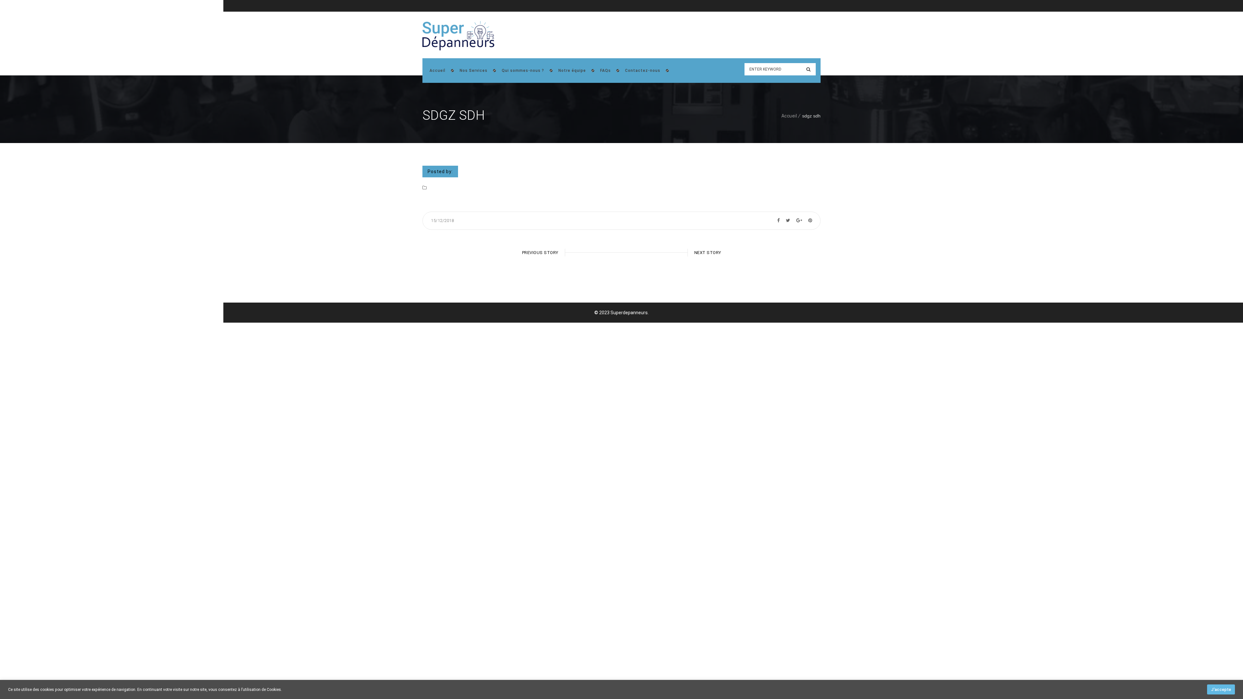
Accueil (789, 115)
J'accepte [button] (1221, 689)
